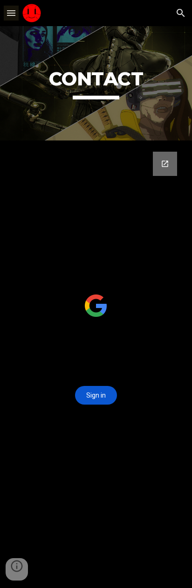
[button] (11, 13)
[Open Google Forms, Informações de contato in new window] (165, 164)
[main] (96, 83)
